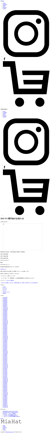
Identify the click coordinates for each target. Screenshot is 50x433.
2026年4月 (5, 302)
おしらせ (8, 280)
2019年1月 (5, 404)
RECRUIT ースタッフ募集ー (9, 413)
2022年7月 (5, 356)
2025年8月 (5, 311)
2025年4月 (5, 316)
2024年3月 (5, 332)
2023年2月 (5, 349)
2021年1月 (5, 377)
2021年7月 (5, 369)
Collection (5, 4)
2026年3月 (5, 304)
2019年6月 (5, 399)
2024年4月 (5, 331)
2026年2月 (5, 305)
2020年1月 (5, 391)
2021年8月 (5, 368)
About (4, 3)
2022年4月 (5, 359)
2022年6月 (5, 358)
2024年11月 (5, 322)
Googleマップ (3, 269)
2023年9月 (5, 340)
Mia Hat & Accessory (10, 431)
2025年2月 (5, 319)
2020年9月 (5, 382)
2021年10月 (5, 367)
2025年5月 (5, 315)
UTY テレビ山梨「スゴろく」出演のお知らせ (11, 282)
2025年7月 (5, 313)
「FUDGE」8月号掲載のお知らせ (10, 415)
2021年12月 (5, 364)
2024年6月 (5, 328)
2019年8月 (5, 396)
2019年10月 (5, 394)
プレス (4, 290)
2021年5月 (5, 372)
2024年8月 (5, 325)
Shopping (5, 7)
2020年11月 (5, 379)
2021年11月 (5, 365)
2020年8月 (5, 383)
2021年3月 (5, 374)
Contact (4, 8)
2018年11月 (5, 405)
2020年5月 (5, 387)
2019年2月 (5, 403)
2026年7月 (5, 298)
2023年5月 (5, 345)
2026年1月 (5, 306)
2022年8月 (5, 355)
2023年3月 (5, 347)
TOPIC (4, 286)
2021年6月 (5, 370)
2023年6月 (5, 343)
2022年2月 (5, 361)
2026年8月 (5, 297)
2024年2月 (5, 333)
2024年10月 (5, 323)
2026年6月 (5, 300)
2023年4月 (5, 346)
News (4, 6)
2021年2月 (5, 376)
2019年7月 (5, 397)
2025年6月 (5, 314)
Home (4, 425)
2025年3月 (5, 318)
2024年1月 (5, 334)
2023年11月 (5, 337)
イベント (5, 289)
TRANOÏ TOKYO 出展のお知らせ (10, 412)
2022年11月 (5, 351)
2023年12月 (5, 336)
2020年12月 (5, 378)
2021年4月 (5, 373)
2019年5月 (5, 400)
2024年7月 (5, 327)
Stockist (4, 5)
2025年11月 (5, 307)
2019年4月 (5, 401)
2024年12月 (5, 320)
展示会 (12, 280)
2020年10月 (5, 381)
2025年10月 (5, 309)
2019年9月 (5, 395)
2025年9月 (5, 310)
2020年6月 (5, 386)
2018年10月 (5, 407)
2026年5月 (5, 301)
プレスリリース (6, 291)
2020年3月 (5, 388)
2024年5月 (5, 329)
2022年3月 (5, 360)
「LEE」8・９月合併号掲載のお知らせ (11, 416)
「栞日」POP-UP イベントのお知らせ (29, 282)
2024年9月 (5, 324)
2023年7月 (5, 342)
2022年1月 (5, 363)
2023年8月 (5, 341)
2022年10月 (5, 352)
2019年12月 (5, 392)
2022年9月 (5, 354)
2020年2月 (5, 390)
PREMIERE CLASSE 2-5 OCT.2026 (10, 411)
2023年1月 (5, 350)
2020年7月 (5, 385)
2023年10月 (5, 338)
